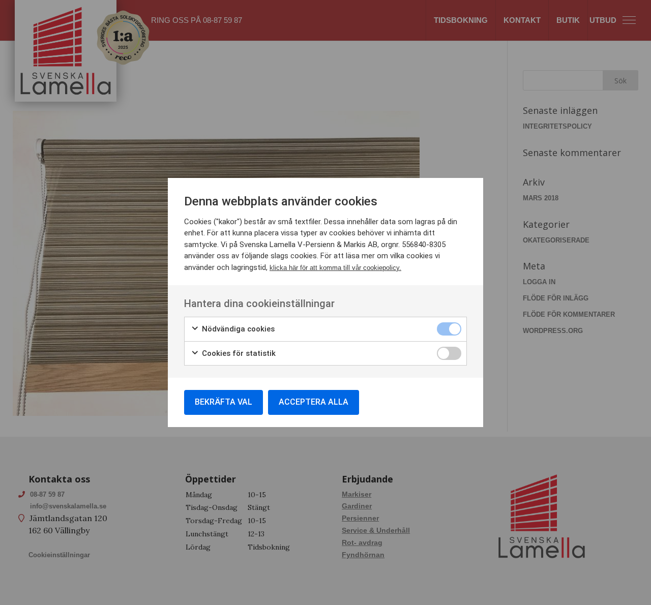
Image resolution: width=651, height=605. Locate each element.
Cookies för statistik (238, 353)
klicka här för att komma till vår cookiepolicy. (335, 267)
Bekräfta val (223, 402)
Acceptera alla (313, 402)
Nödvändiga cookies (237, 329)
